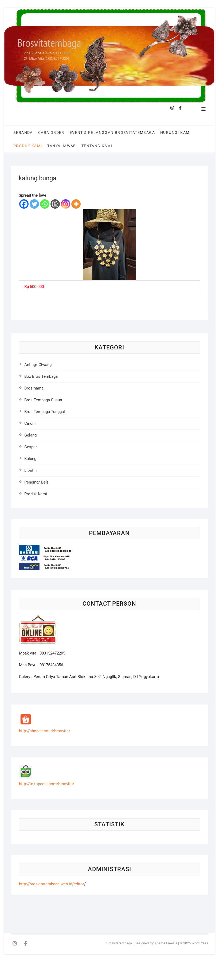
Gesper (30, 447)
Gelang (30, 435)
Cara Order (51, 132)
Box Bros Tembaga (41, 376)
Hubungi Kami (175, 132)
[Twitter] (34, 204)
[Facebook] (24, 204)
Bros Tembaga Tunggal (44, 411)
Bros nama (34, 388)
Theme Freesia (166, 943)
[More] (76, 204)
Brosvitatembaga (119, 943)
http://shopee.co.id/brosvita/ (44, 731)
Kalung (30, 458)
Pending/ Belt (36, 482)
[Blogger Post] (55, 204)
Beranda (23, 132)
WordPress (199, 943)
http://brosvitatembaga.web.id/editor (51, 884)
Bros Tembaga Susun (43, 400)
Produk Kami (27, 146)
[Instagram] (65, 204)
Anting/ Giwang (38, 364)
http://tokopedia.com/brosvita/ (46, 783)
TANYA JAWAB (61, 146)
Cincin (30, 423)
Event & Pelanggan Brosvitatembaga (112, 132)
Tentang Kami (96, 146)
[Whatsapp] (44, 204)
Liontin (30, 470)
